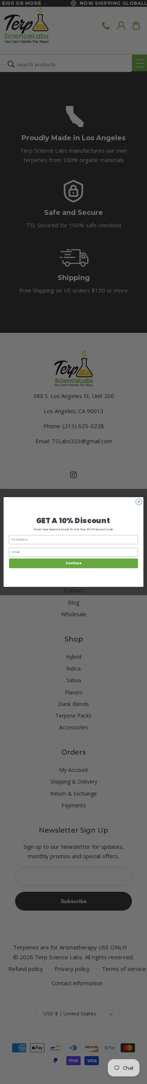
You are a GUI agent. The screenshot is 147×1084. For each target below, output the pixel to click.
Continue (73, 563)
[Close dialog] (139, 502)
